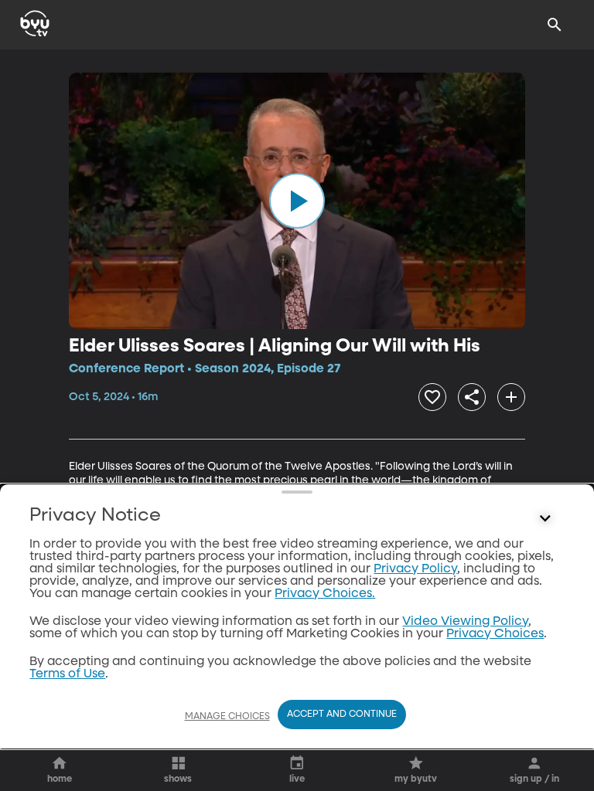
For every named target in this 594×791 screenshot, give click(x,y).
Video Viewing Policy (465, 622)
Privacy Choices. (325, 594)
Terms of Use (67, 674)
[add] (511, 397)
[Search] (554, 24)
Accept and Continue (342, 714)
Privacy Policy (415, 569)
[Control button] (545, 519)
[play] (297, 201)
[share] (472, 397)
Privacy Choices (495, 634)
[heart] (432, 397)
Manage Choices (227, 716)
